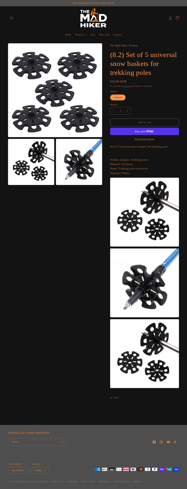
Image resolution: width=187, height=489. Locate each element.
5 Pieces (118, 97)
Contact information (122, 481)
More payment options (144, 139)
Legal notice (137, 481)
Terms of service (88, 481)
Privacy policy (72, 481)
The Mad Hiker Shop (23, 482)
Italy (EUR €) (17, 470)
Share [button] (116, 397)
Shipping (127, 86)
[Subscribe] (62, 442)
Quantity (114, 104)
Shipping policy (104, 481)
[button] (11, 17)
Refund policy (57, 481)
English (38, 470)
